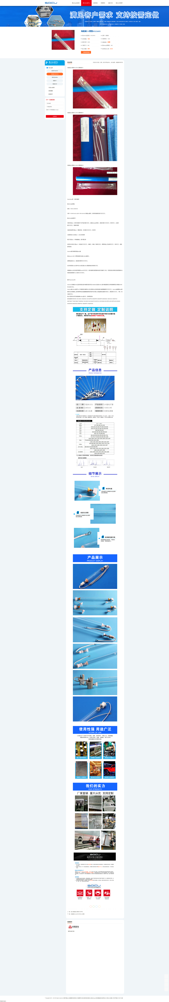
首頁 (101, 62)
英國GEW (55, 84)
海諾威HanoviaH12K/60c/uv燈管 (77, 914)
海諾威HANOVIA (54, 74)
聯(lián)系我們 (119, 3)
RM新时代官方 (3, 1001)
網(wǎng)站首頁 (75, 3)
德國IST (55, 80)
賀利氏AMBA (55, 77)
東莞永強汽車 (71, 931)
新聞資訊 (103, 3)
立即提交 (55, 116)
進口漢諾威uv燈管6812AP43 (77, 911)
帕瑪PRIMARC (54, 70)
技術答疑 (95, 3)
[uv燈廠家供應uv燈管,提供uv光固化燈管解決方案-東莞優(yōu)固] (51, 3)
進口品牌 (113, 62)
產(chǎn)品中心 (86, 3)
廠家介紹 (110, 3)
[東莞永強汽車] (95, 927)
